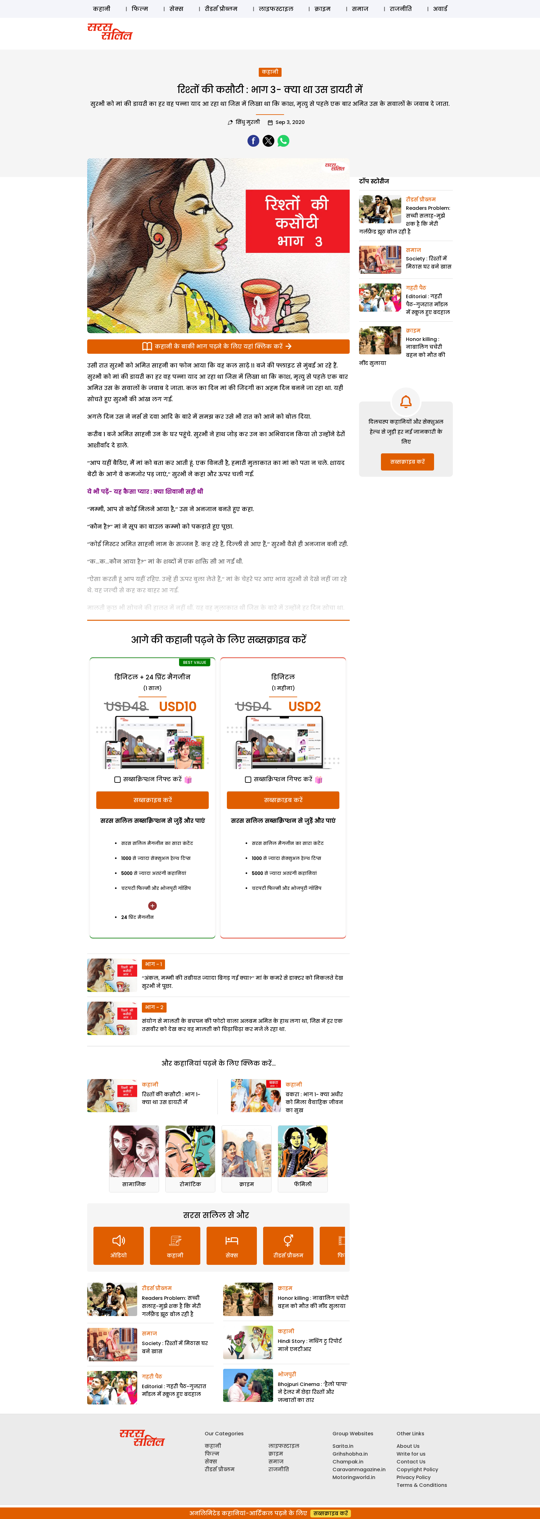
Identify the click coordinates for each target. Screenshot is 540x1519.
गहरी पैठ (152, 1376)
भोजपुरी (287, 1374)
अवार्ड (440, 9)
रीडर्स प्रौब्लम (221, 9)
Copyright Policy (417, 1469)
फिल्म (140, 9)
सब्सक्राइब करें (152, 800)
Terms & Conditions (422, 1485)
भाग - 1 (153, 964)
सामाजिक (134, 1184)
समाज (360, 9)
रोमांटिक (190, 1184)
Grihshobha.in (350, 1453)
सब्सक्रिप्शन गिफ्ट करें (152, 779)
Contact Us (411, 1461)
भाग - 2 (154, 1007)
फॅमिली (303, 1184)
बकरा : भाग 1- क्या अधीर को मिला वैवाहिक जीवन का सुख (314, 1102)
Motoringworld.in (353, 1477)
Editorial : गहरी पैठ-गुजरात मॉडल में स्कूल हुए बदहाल (428, 304)
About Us (408, 1446)
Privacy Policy (414, 1477)
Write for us (411, 1453)
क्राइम (322, 9)
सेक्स (176, 9)
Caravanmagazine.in (359, 1469)
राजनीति (401, 9)
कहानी (101, 9)
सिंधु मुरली (248, 122)
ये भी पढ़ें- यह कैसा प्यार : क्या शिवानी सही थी (145, 492)
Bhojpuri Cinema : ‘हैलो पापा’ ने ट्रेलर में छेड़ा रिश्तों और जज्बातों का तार (313, 1392)
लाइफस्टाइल (276, 9)
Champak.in (347, 1461)
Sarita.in (342, 1446)
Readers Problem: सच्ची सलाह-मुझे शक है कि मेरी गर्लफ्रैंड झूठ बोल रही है (171, 1306)
